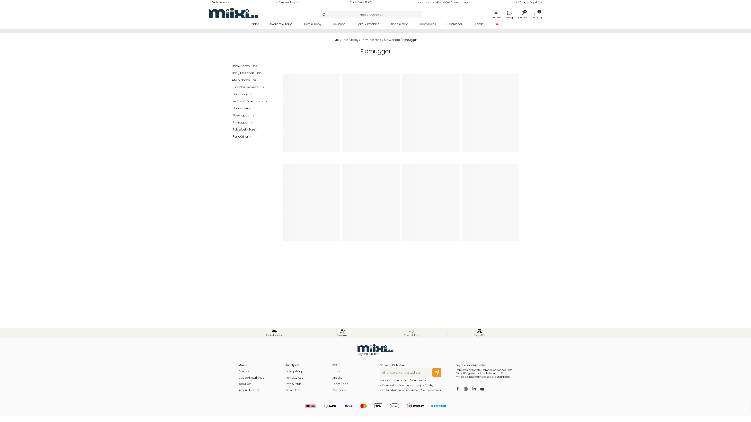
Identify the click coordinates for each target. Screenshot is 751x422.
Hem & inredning (368, 24)
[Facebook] (457, 389)
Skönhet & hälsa (281, 24)
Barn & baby (312, 24)
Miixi (336, 40)
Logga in (338, 371)
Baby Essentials (371, 40)
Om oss (244, 371)
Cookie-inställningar (252, 377)
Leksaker (339, 24)
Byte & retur (293, 384)
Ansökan (338, 377)
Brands (478, 24)
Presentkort (293, 390)
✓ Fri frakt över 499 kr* (359, 2)
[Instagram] (466, 389)
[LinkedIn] (474, 389)
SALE (498, 24)
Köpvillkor (245, 384)
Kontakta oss (294, 377)
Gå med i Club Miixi (398, 31)
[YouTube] (482, 389)
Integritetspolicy (249, 390)
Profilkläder (454, 24)
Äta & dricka (392, 40)
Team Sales (428, 24)
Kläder (254, 24)
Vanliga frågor (295, 371)
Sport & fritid (399, 24)
